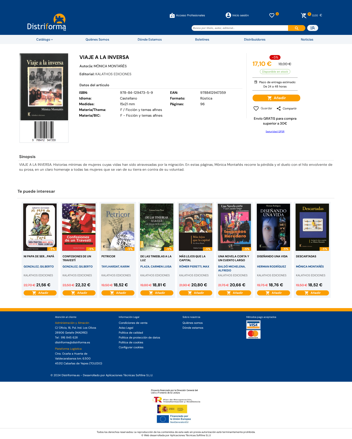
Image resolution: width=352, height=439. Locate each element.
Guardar (265, 108)
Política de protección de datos (139, 337)
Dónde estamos (193, 328)
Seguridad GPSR (275, 131)
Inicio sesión (240, 15)
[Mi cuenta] (172, 15)
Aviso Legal (126, 328)
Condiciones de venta (133, 323)
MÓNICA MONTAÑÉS (110, 66)
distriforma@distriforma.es (72, 342)
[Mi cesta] (304, 15)
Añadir (279, 97)
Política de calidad (131, 332)
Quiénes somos (193, 323)
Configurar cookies (131, 347)
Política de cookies (131, 342)
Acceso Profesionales (190, 15)
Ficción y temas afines (144, 115)
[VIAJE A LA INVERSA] (44, 87)
